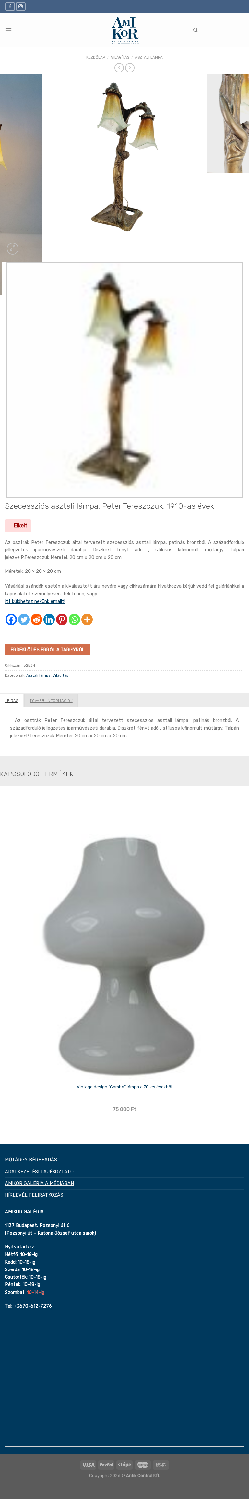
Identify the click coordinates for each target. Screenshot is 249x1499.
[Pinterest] (61, 619)
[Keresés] (195, 30)
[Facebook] (11, 619)
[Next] (27, 246)
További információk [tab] (51, 700)
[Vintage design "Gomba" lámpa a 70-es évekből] (124, 933)
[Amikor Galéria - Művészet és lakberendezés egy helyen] (124, 30)
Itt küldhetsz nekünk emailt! (35, 601)
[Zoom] (12, 248)
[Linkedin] (49, 619)
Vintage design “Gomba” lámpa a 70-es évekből (124, 1087)
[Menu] (8, 30)
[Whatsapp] (74, 619)
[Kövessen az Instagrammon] (21, 6)
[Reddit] (36, 619)
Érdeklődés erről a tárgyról (47, 649)
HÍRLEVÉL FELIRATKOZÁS (34, 1195)
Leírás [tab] (11, 700)
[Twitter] (24, 619)
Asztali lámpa (149, 57)
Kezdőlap (95, 57)
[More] (87, 619)
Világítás (120, 57)
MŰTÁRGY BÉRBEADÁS (31, 1160)
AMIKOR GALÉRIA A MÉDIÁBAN (39, 1183)
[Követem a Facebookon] (10, 6)
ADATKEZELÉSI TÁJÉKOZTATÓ (39, 1172)
